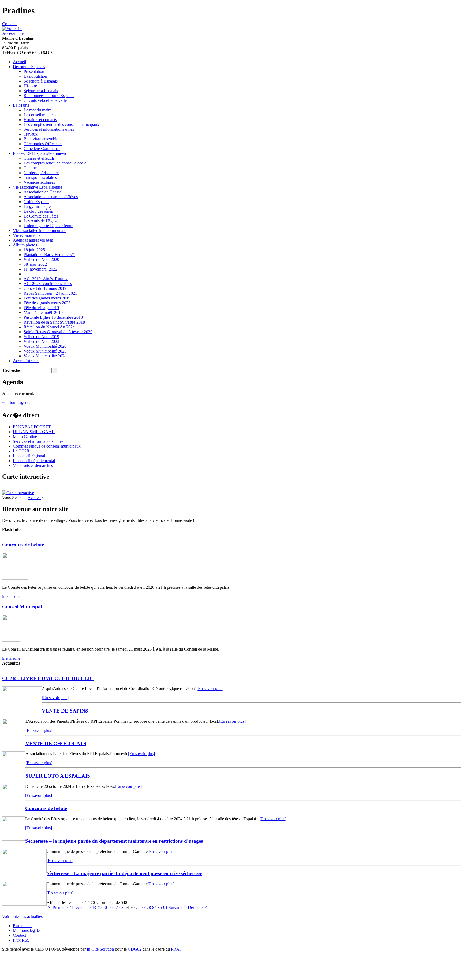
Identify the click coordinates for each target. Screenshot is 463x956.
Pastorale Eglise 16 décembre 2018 (53, 317)
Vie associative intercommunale (39, 230)
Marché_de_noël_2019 (43, 312)
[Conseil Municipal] (11, 640)
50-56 (108, 907)
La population (35, 76)
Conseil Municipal (22, 606)
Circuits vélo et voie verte (45, 100)
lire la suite (11, 596)
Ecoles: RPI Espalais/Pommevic (40, 153)
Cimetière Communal (42, 148)
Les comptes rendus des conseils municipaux (61, 124)
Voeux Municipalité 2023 (45, 351)
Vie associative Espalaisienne (37, 187)
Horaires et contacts (40, 119)
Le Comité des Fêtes (41, 216)
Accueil (19, 61)
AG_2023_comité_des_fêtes (48, 283)
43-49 (97, 907)
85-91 (162, 907)
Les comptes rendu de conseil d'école (55, 163)
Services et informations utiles (49, 129)
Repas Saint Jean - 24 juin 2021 (50, 293)
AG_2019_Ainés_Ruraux (46, 278)
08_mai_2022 (35, 264)
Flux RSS (21, 940)
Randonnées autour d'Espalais (49, 95)
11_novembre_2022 (40, 269)
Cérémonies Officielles (43, 143)
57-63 (119, 907)
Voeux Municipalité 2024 (45, 356)
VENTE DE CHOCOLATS (55, 743)
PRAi (176, 949)
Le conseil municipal (41, 115)
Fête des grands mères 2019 (47, 298)
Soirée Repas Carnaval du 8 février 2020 (58, 331)
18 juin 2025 (34, 250)
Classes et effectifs (39, 158)
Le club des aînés (38, 211)
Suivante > (178, 907)
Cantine (30, 168)
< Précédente (80, 907)
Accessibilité (13, 33)
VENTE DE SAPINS (65, 711)
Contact (19, 935)
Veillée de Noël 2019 (41, 336)
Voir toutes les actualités (22, 916)
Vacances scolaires (39, 182)
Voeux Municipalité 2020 (45, 346)
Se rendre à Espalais (41, 81)
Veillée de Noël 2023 (41, 341)
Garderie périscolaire (41, 172)
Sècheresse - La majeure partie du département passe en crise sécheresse (124, 873)
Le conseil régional (29, 455)
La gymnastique (37, 206)
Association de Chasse (43, 192)
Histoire (30, 86)
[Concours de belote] (15, 578)
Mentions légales (27, 930)
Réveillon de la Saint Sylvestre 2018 (54, 322)
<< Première (57, 907)
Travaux (31, 134)
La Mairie (21, 105)
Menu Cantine (25, 436)
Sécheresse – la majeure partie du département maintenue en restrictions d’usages (114, 841)
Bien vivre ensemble (41, 139)
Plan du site (22, 925)
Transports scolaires (40, 177)
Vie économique (26, 235)
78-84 (151, 907)
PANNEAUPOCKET (32, 427)
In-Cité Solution (100, 949)
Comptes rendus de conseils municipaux (47, 446)
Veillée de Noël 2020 (41, 259)
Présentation (34, 71)
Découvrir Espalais (29, 66)
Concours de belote (23, 545)
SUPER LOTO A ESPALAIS (57, 776)
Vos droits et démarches (33, 465)
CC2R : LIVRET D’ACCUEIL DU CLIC (48, 678)
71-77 (140, 907)
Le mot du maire (37, 110)
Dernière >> (198, 907)
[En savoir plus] (210, 688)
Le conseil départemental (34, 460)
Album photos (25, 245)
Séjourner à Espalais (41, 90)
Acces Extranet (26, 360)
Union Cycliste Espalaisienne (48, 225)
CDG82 (134, 949)
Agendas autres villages (33, 240)
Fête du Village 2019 (41, 307)
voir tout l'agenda (16, 402)
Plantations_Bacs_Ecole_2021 (49, 254)
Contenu (9, 23)
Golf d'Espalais (36, 201)
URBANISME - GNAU (34, 431)
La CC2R (21, 451)
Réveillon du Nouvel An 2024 (49, 327)
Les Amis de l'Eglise (41, 221)
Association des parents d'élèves (51, 196)
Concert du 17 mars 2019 (45, 288)
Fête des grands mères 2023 (47, 303)
